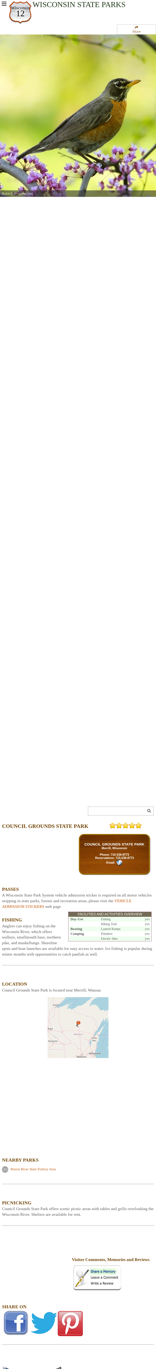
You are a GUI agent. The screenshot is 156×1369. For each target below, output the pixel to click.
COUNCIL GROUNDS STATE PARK (114, 844)
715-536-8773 (120, 854)
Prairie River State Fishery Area (33, 1169)
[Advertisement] (47, 796)
